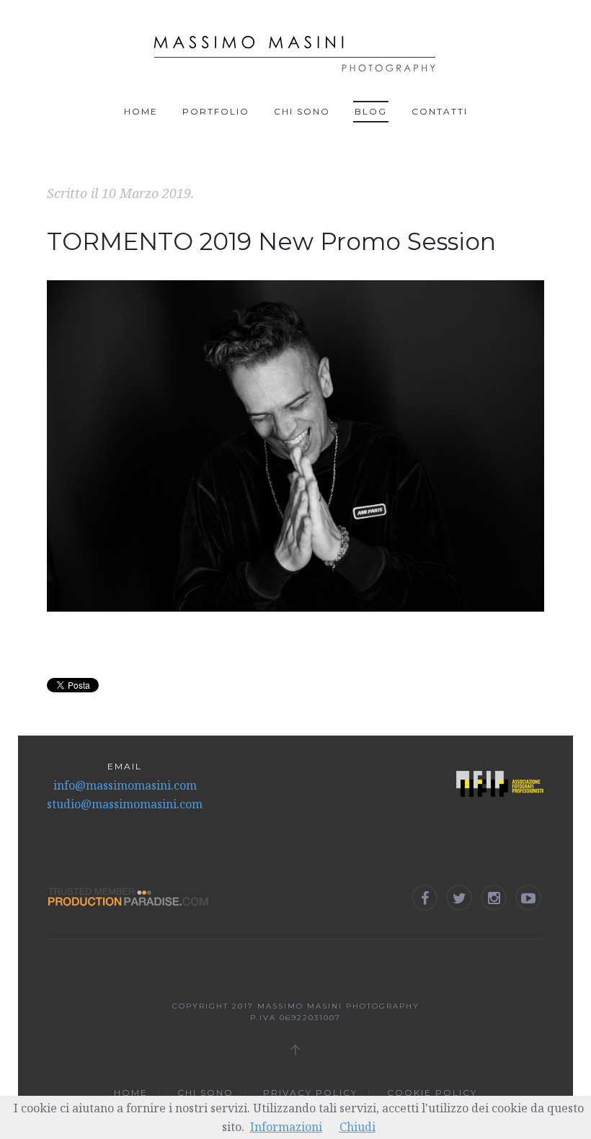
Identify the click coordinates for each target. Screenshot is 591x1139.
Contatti (440, 111)
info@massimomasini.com (125, 785)
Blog (371, 111)
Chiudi (357, 1127)
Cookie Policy (432, 1092)
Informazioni (286, 1127)
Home (141, 111)
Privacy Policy (310, 1092)
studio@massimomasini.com (125, 804)
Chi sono (302, 111)
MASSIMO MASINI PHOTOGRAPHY (338, 1006)
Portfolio (215, 111)
